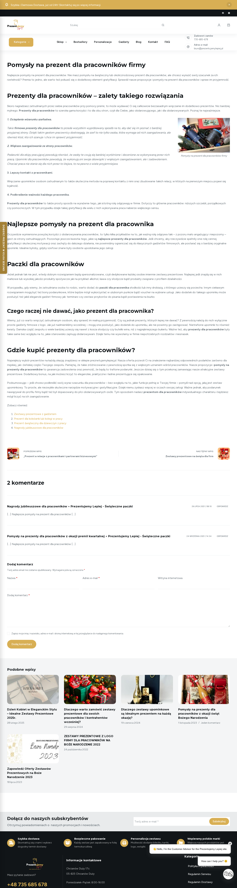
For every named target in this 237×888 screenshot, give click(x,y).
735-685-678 (201, 39)
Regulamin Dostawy (200, 882)
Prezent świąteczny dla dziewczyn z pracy (40, 423)
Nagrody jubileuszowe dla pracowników (38, 427)
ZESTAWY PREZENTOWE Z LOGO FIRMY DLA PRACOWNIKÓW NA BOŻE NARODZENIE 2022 (88, 740)
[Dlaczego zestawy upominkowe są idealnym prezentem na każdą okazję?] (147, 689)
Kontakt (153, 42)
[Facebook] (223, 13)
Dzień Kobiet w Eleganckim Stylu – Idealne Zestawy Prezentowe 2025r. (32, 713)
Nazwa (12, 578)
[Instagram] (229, 13)
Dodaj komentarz (18, 595)
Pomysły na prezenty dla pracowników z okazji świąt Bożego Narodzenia (198, 713)
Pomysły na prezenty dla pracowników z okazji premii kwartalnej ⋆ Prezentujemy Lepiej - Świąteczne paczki (88, 536)
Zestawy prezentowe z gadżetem (35, 414)
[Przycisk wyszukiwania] (163, 25)
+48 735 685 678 (27, 884)
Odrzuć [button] (229, 4)
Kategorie (20, 42)
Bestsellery (80, 42)
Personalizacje (103, 42)
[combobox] (114, 25)
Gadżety (123, 42)
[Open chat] (228, 874)
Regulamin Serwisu (199, 874)
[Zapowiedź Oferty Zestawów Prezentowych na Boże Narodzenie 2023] (33, 748)
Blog (138, 42)
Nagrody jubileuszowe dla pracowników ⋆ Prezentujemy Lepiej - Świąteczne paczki (70, 506)
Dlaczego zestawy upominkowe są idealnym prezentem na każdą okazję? (146, 713)
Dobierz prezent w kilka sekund (3, 248)
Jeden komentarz (210, 722)
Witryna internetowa (170, 578)
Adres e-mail (91, 578)
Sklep (60, 42)
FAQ (167, 42)
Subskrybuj (219, 821)
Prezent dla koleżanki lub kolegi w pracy (38, 418)
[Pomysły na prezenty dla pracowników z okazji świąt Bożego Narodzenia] (204, 689)
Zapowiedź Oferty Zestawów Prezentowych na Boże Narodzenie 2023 (29, 773)
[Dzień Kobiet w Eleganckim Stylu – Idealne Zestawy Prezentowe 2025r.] (33, 689)
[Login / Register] (219, 25)
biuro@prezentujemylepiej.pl (208, 48)
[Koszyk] (228, 25)
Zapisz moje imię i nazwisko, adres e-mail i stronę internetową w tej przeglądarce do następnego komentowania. (67, 633)
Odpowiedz (222, 506)
